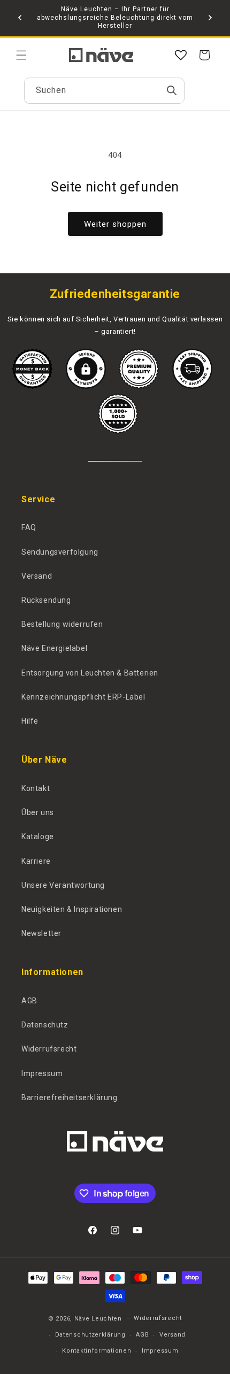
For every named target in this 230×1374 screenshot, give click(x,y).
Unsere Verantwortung (63, 885)
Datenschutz (44, 1024)
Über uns (37, 812)
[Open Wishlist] (181, 55)
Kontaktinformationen (96, 1350)
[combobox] (104, 91)
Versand (36, 576)
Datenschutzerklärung (90, 1334)
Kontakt (35, 788)
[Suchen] (171, 90)
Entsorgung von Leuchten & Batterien (89, 673)
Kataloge (37, 836)
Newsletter (41, 933)
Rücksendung (46, 600)
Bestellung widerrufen (62, 624)
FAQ (28, 527)
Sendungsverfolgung (59, 552)
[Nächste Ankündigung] (210, 17)
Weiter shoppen (115, 224)
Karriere (36, 861)
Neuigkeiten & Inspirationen (71, 909)
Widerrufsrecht (48, 1049)
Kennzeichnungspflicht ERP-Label (83, 697)
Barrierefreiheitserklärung (69, 1097)
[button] (21, 55)
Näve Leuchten (98, 1318)
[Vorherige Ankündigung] (20, 17)
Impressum (42, 1073)
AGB (29, 1000)
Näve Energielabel (54, 648)
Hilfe (30, 721)
